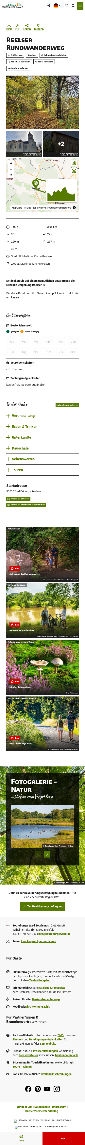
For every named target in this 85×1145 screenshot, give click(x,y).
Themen (18, 1039)
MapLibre (17, 207)
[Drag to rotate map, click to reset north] (11, 175)
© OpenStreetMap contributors (54, 207)
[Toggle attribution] (74, 207)
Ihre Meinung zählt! (38, 1006)
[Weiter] (47, 854)
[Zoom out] (11, 169)
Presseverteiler (28, 1055)
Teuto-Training (22, 1066)
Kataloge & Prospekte (51, 987)
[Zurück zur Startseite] (13, 5)
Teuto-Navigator (39, 980)
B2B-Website (48, 1043)
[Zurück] (38, 854)
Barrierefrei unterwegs (46, 999)
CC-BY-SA (37, 155)
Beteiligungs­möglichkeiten (46, 1039)
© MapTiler (30, 207)
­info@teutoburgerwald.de (54, 933)
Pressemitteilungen (45, 1051)
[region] (42, 185)
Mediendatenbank (66, 1055)
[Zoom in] (11, 163)
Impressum (59, 1106)
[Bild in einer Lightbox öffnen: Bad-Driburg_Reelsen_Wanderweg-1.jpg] (42, 102)
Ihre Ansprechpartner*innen (38, 941)
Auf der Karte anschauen (67, 405)
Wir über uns (24, 1106)
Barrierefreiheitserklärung (41, 1111)
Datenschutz (42, 1106)
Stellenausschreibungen (56, 1074)
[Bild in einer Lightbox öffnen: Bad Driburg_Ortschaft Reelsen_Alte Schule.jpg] (61, 144)
